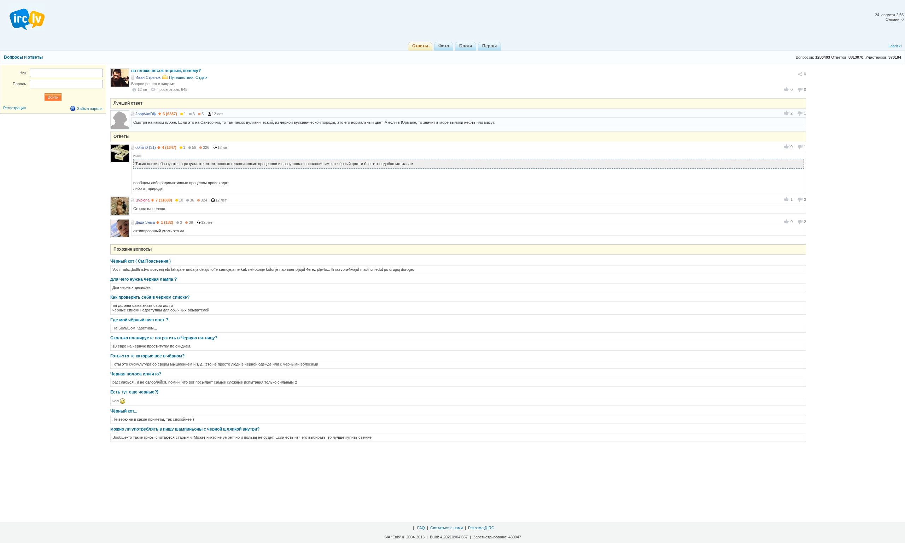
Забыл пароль (90, 108)
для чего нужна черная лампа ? (143, 279)
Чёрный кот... (123, 411)
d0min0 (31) (145, 147)
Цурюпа (142, 200)
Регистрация (14, 108)
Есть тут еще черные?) (134, 392)
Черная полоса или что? (135, 374)
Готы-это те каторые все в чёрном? (147, 356)
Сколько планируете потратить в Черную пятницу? (163, 337)
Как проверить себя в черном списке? (149, 297)
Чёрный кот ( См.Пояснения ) (140, 261)
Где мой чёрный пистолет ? (139, 319)
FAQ (421, 528)
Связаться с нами (446, 528)
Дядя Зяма (145, 222)
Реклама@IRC (481, 528)
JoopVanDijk (146, 114)
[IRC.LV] (22, 17)
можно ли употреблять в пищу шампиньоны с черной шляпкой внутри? (184, 429)
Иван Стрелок (147, 77)
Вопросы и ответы (23, 57)
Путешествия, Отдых (188, 77)
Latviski (894, 46)
